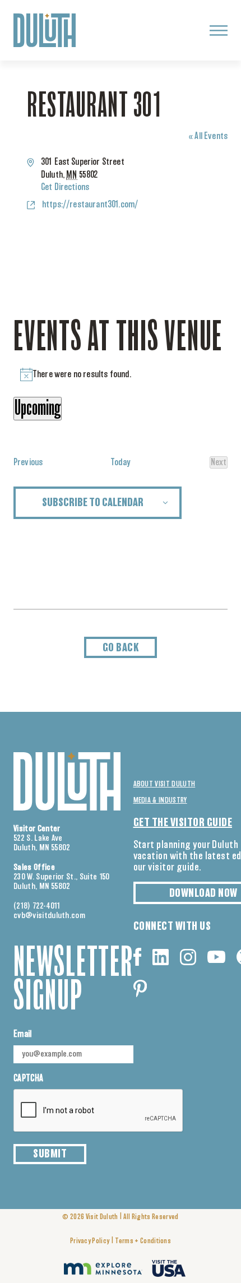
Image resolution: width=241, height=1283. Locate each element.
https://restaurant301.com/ (90, 204)
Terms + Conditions (143, 1241)
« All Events (208, 136)
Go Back (121, 648)
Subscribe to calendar (92, 502)
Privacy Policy (89, 1241)
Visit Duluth (102, 1217)
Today (120, 462)
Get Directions (65, 187)
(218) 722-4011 (37, 906)
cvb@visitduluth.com (49, 915)
